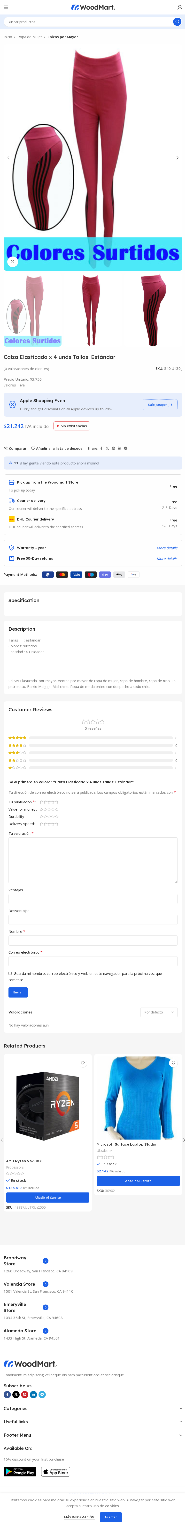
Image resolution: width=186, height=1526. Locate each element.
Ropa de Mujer (29, 36)
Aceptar (111, 1517)
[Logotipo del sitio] (93, 6)
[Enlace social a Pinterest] (113, 448)
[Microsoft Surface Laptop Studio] (138, 1098)
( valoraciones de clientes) (26, 368)
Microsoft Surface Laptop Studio (126, 1144)
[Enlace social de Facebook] (101, 448)
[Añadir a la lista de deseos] (82, 1063)
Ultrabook (104, 1150)
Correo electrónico (25, 952)
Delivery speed (21, 824)
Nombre (16, 931)
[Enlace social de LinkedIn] (120, 448)
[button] (8, 158)
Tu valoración (21, 833)
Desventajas (19, 910)
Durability (16, 817)
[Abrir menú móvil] (6, 7)
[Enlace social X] (107, 448)
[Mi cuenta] (180, 7)
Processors (15, 1167)
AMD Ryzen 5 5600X (24, 1161)
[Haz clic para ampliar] (12, 262)
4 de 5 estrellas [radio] (53, 802)
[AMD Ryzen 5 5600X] (47, 1106)
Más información (79, 1517)
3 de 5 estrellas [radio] (49, 802)
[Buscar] (177, 22)
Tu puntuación (21, 802)
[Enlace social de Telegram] (126, 448)
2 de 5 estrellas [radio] (45, 802)
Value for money (22, 809)
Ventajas (15, 889)
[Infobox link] (26, 1261)
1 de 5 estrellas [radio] (41, 802)
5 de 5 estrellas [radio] (57, 802)
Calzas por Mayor (62, 36)
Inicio (8, 36)
